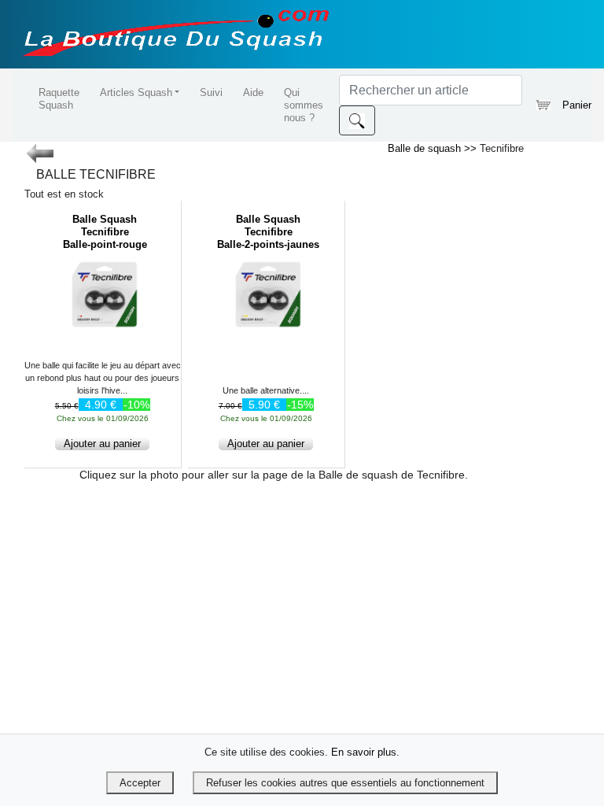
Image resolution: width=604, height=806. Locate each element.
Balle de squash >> (434, 148)
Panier (571, 105)
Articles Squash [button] (136, 92)
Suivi (211, 92)
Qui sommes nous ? (303, 105)
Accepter (140, 783)
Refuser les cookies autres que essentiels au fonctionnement (345, 783)
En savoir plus (363, 752)
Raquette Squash (59, 99)
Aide (253, 92)
